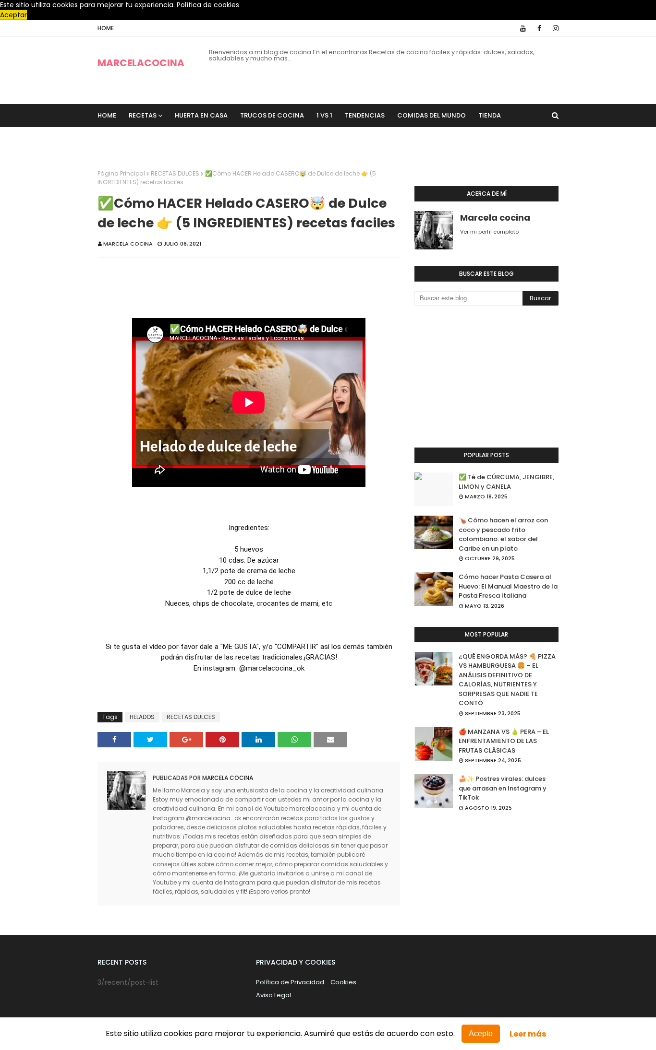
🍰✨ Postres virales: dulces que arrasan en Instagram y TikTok (503, 788)
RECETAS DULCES (175, 173)
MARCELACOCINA (140, 63)
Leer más (528, 1033)
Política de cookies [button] (208, 5)
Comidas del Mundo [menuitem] (431, 115)
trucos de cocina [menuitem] (272, 115)
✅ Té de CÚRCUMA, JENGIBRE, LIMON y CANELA (506, 481)
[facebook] (539, 28)
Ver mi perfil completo (489, 232)
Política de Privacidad (290, 982)
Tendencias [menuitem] (365, 115)
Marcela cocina (128, 244)
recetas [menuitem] (143, 115)
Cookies (343, 982)
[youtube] (523, 28)
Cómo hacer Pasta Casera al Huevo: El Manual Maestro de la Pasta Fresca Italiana (508, 586)
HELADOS (142, 717)
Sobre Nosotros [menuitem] (132, 138)
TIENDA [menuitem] (489, 115)
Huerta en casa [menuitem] (201, 115)
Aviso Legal (273, 995)
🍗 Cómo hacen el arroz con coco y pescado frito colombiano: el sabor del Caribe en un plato (503, 534)
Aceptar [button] (13, 15)
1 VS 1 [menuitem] (324, 115)
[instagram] (554, 28)
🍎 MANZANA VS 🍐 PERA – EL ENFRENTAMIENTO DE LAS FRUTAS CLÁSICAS (504, 741)
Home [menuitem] (106, 115)
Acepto (481, 1033)
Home (105, 28)
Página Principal (121, 173)
